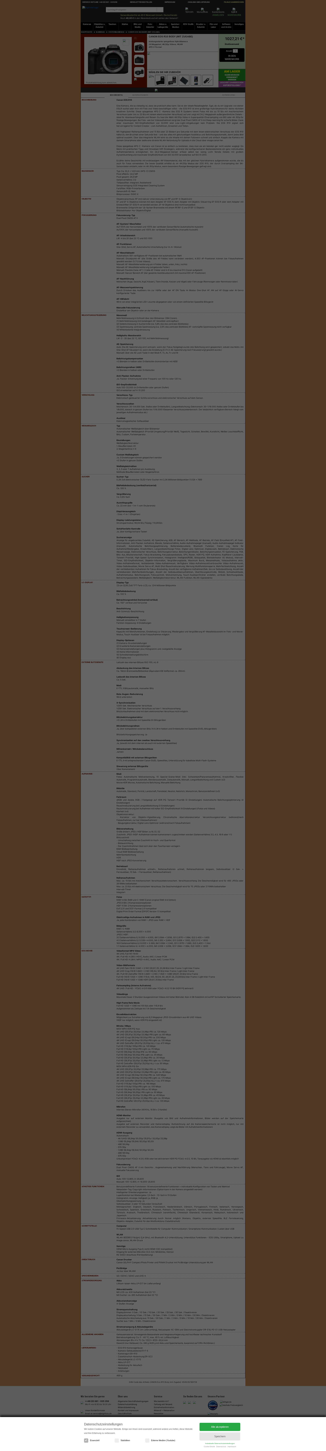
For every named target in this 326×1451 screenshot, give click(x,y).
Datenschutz (221, 1446)
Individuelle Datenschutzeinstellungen (220, 1443)
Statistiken (125, 1440)
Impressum (232, 1446)
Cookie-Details (209, 1446)
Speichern (219, 1436)
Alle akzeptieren (220, 1426)
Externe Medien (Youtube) (163, 1440)
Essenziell (94, 1440)
